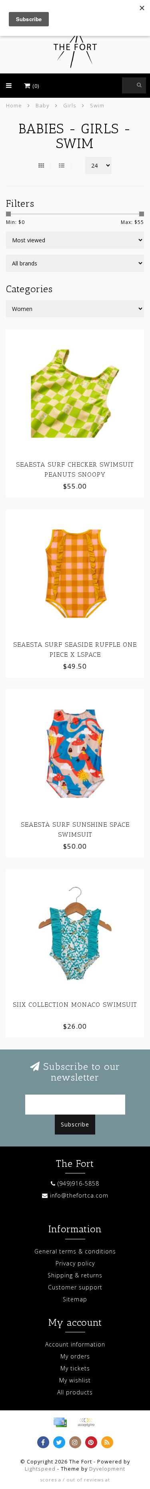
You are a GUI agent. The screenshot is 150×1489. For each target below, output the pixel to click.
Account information (75, 1344)
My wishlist (75, 1380)
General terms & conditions (75, 1251)
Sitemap (75, 1299)
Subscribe (75, 1124)
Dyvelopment (107, 1468)
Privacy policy (75, 1263)
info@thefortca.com (79, 1195)
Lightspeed (40, 1468)
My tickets (75, 1368)
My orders (75, 1356)
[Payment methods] (60, 1422)
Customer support (75, 1287)
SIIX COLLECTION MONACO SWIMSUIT (75, 1004)
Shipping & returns (75, 1275)
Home (14, 105)
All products (75, 1392)
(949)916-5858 (78, 1183)
